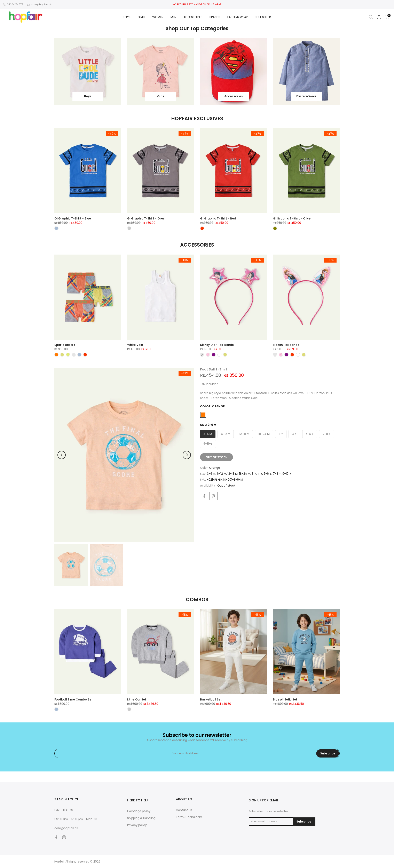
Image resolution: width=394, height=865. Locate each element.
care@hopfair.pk (41, 4)
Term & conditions (189, 817)
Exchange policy (138, 811)
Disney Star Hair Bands (217, 345)
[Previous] (61, 455)
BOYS (127, 17)
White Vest (135, 345)
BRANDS (215, 17)
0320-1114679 (15, 4)
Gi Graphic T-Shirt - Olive (291, 218)
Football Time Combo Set (73, 699)
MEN (173, 17)
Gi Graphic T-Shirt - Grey (146, 218)
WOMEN (157, 17)
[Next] (187, 455)
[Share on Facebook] (204, 496)
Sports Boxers (64, 345)
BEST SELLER (263, 17)
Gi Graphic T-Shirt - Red (218, 218)
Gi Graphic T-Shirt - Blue (72, 218)
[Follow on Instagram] (64, 837)
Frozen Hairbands (286, 345)
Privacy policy (137, 825)
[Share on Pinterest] (213, 496)
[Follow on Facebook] (56, 837)
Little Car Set (136, 699)
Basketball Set (211, 699)
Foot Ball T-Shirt (213, 369)
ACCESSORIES (192, 17)
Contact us (184, 810)
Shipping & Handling (141, 818)
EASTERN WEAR (237, 17)
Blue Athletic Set (285, 699)
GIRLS (141, 17)
